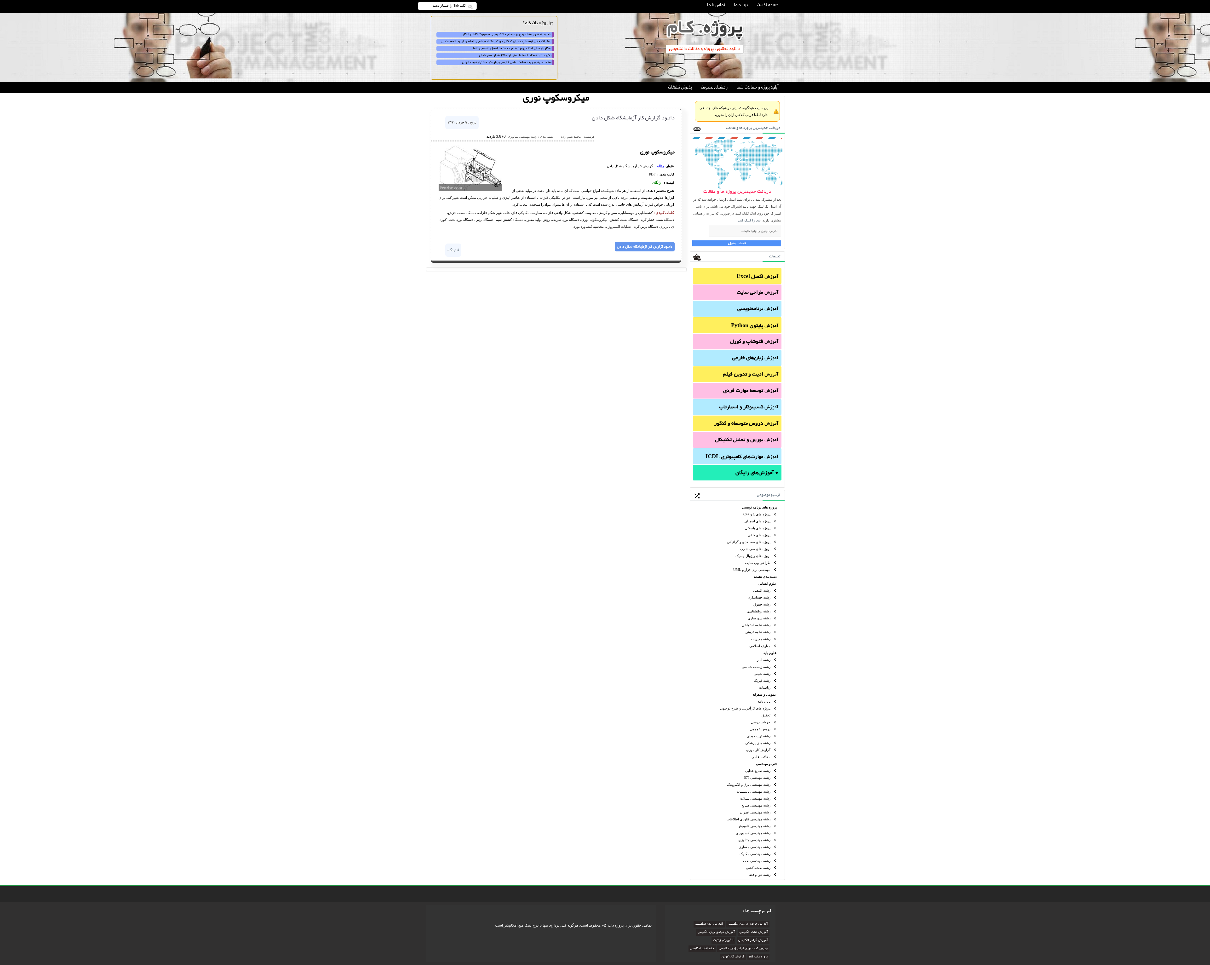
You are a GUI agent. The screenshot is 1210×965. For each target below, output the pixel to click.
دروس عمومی (760, 729)
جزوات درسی (760, 722)
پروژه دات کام (758, 957)
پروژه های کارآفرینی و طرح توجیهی (745, 708)
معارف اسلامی (759, 646)
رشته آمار (763, 660)
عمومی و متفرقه (764, 694)
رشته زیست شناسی (756, 667)
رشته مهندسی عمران (755, 812)
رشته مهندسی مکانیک (755, 854)
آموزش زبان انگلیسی (709, 924)
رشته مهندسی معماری (754, 847)
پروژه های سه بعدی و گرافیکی (748, 542)
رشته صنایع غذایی (757, 771)
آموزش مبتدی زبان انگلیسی (716, 932)
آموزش (757, 277)
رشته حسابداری (759, 597)
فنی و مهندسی (766, 764)
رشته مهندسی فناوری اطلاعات (748, 819)
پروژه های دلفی (759, 535)
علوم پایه (770, 653)
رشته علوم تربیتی (757, 632)
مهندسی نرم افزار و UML (751, 570)
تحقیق (766, 715)
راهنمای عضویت (714, 87)
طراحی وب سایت (757, 563)
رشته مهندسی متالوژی (754, 840)
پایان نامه (764, 701)
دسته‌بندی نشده (765, 576)
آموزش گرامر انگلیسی (753, 940)
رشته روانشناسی (758, 611)
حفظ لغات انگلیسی (702, 949)
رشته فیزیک (762, 680)
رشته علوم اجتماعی (756, 625)
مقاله (661, 166)
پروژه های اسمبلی (757, 521)
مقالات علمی (761, 757)
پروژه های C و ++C (756, 514)
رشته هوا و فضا (759, 874)
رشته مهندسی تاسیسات (753, 791)
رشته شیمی (762, 673)
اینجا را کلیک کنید (750, 220)
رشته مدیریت (760, 639)
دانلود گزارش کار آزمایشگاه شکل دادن (633, 118)
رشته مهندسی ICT (757, 777)
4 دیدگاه (453, 250)
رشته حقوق (761, 604)
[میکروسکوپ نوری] (470, 190)
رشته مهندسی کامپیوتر (754, 826)
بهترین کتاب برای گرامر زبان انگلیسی (743, 949)
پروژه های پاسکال (757, 528)
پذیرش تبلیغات (680, 87)
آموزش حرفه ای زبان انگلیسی (748, 924)
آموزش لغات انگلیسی (754, 932)
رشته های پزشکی (757, 743)
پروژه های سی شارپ (755, 549)
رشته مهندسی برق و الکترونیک (748, 784)
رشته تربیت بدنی (758, 736)
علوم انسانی (767, 583)
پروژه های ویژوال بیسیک (752, 556)
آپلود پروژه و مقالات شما (757, 87)
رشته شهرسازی (759, 618)
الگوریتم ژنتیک (723, 940)
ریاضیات (764, 687)
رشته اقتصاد (761, 590)
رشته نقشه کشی (758, 868)
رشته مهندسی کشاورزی (753, 833)
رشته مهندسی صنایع (756, 805)
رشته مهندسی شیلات (755, 798)
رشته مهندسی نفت (756, 861)
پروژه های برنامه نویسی (759, 507)
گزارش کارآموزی (758, 750)
